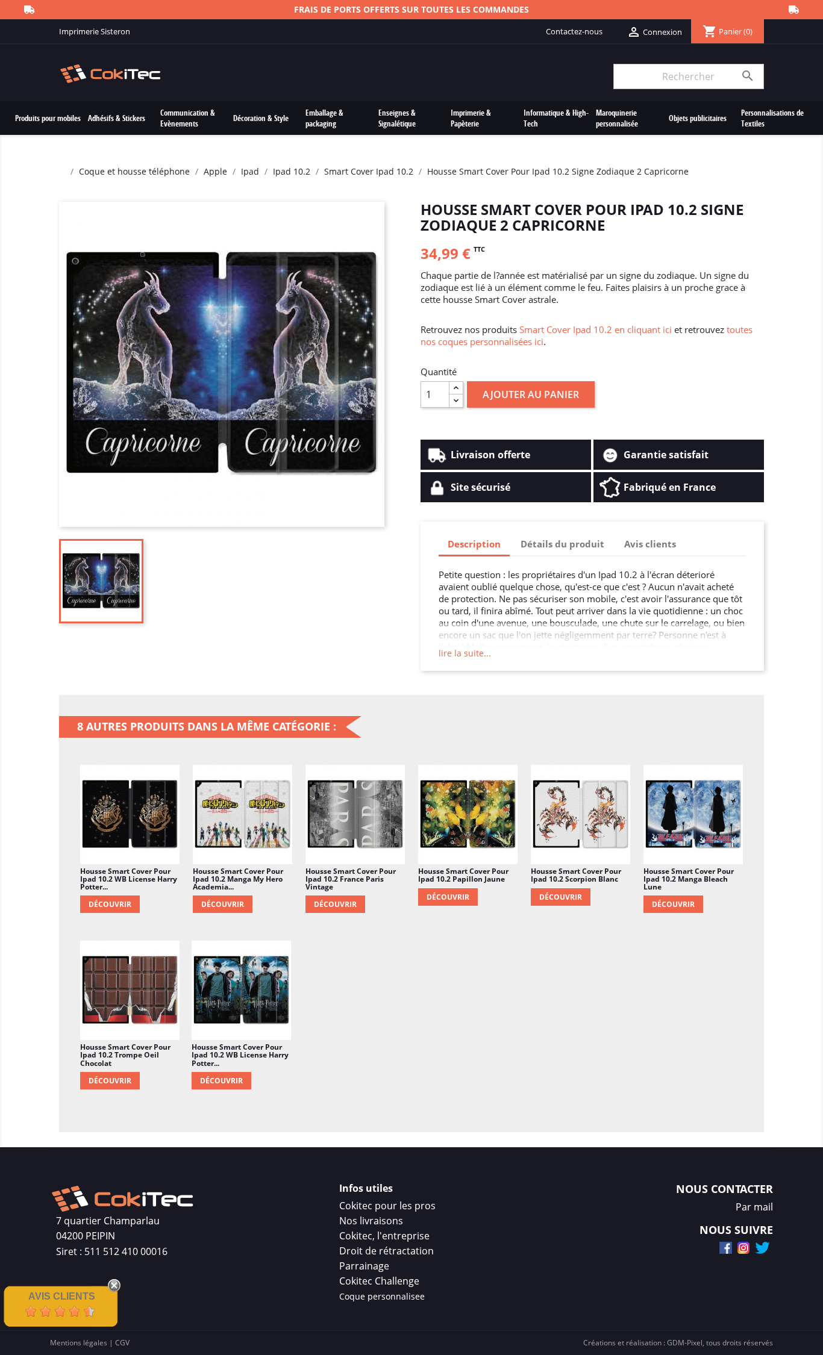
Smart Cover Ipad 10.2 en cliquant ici (595, 329)
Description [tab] (474, 544)
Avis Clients (61, 1296)
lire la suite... (465, 653)
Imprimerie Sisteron (94, 31)
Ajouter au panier (531, 394)
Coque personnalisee (382, 1296)
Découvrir (110, 904)
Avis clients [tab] (650, 544)
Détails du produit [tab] (562, 544)
